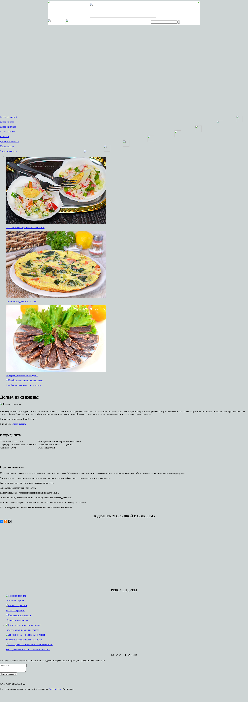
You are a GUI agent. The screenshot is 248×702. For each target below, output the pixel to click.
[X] (9, 521)
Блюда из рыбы (7, 131)
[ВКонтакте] (1, 521)
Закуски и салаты (8, 151)
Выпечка (4, 136)
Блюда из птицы (8, 127)
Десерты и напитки (9, 141)
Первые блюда (7, 146)
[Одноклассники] (5, 521)
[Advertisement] (21, 70)
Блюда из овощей (8, 117)
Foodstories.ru (54, 689)
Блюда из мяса (7, 122)
